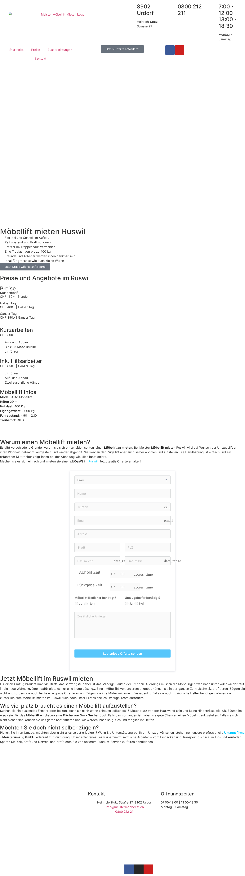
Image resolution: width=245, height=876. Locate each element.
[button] (122, 432)
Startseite (16, 50)
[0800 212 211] (170, 11)
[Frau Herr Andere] (122, 479)
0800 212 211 (190, 9)
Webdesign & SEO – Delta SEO (77, 869)
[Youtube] (179, 50)
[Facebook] (170, 50)
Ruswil (93, 461)
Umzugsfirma (234, 732)
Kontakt (40, 58)
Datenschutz (24, 869)
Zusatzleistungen (60, 50)
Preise (35, 50)
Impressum (44, 869)
